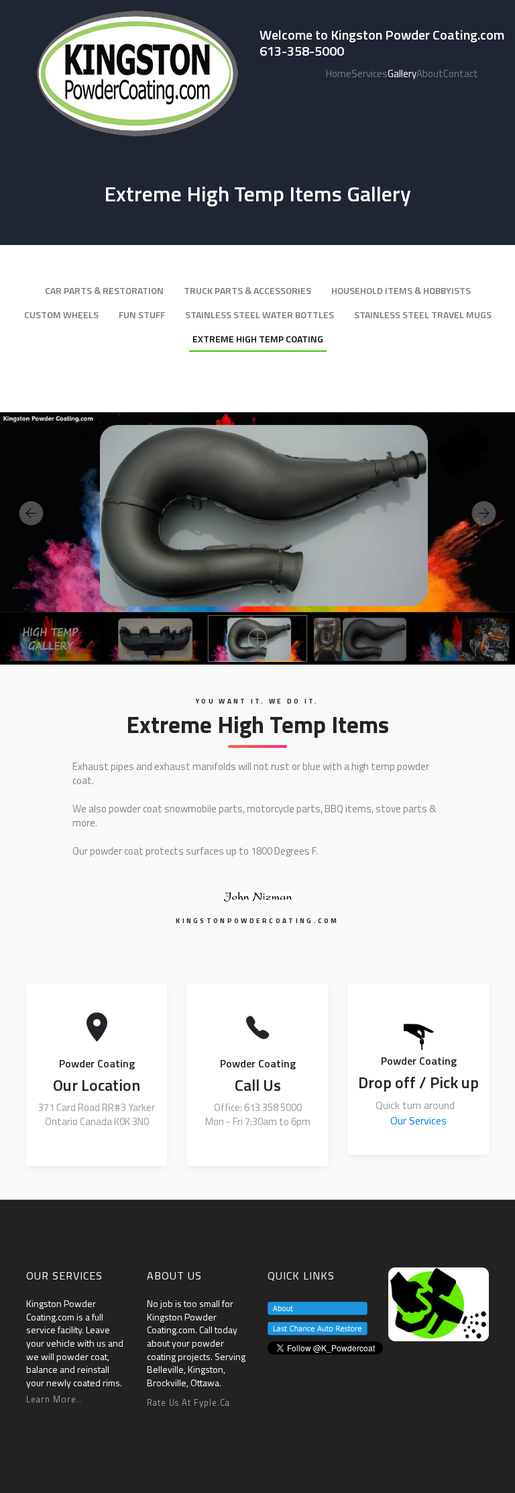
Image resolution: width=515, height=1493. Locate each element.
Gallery (402, 73)
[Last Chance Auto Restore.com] (318, 1327)
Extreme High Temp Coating (257, 339)
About (429, 73)
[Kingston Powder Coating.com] (438, 1303)
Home (338, 73)
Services (369, 73)
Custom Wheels (61, 314)
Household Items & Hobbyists (401, 290)
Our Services (418, 1120)
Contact (460, 73)
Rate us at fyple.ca (188, 1402)
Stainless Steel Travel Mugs (423, 314)
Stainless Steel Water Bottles (259, 314)
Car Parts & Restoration (104, 290)
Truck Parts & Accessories (247, 290)
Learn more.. (54, 1399)
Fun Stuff (142, 314)
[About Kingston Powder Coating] (318, 1307)
